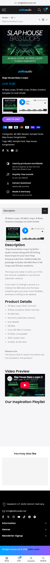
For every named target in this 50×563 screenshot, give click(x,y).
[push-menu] (4, 10)
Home (5, 17)
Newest (25, 134)
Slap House (7, 137)
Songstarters (20, 137)
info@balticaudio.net (27, 3)
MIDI (19, 134)
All (12, 17)
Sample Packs (36, 134)
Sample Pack (19, 141)
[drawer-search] (39, 10)
